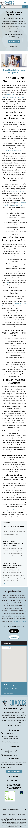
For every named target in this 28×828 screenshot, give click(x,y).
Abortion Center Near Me (14, 150)
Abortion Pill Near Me (17, 191)
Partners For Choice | (17, 814)
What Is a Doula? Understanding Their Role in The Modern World (13, 543)
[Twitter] (12, 780)
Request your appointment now (11, 510)
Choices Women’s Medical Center (13, 97)
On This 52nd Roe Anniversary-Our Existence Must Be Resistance (12, 565)
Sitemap (23, 814)
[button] (25, 7)
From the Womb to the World (13, 526)
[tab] (14, 809)
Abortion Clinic (10, 94)
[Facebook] (8, 780)
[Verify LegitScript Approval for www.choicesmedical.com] (21, 794)
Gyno (7, 282)
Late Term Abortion (18, 205)
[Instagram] (19, 780)
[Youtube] (16, 780)
